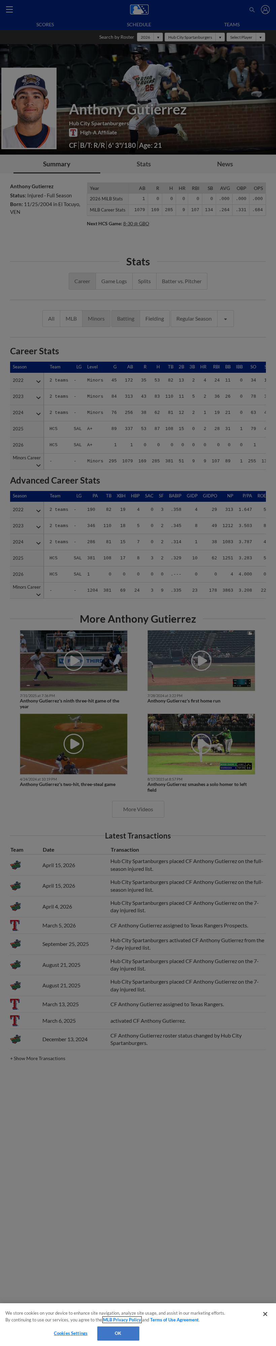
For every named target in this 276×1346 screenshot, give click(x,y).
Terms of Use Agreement (174, 1319)
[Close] (265, 1314)
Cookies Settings (71, 1333)
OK (118, 1333)
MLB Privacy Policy (122, 1319)
